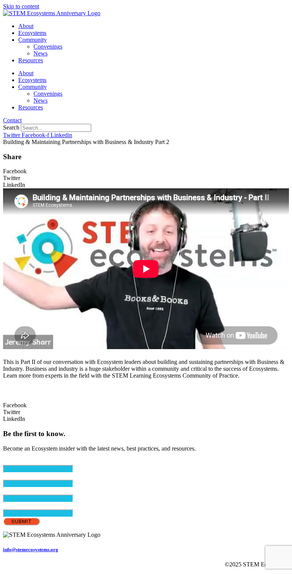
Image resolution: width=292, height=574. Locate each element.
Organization (18, 506)
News (40, 53)
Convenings (47, 46)
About (25, 26)
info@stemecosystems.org (30, 549)
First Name (29, 476)
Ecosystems (32, 33)
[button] (146, 171)
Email (23, 461)
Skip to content (21, 6)
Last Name (29, 491)
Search (11, 127)
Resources (30, 60)
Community (32, 39)
